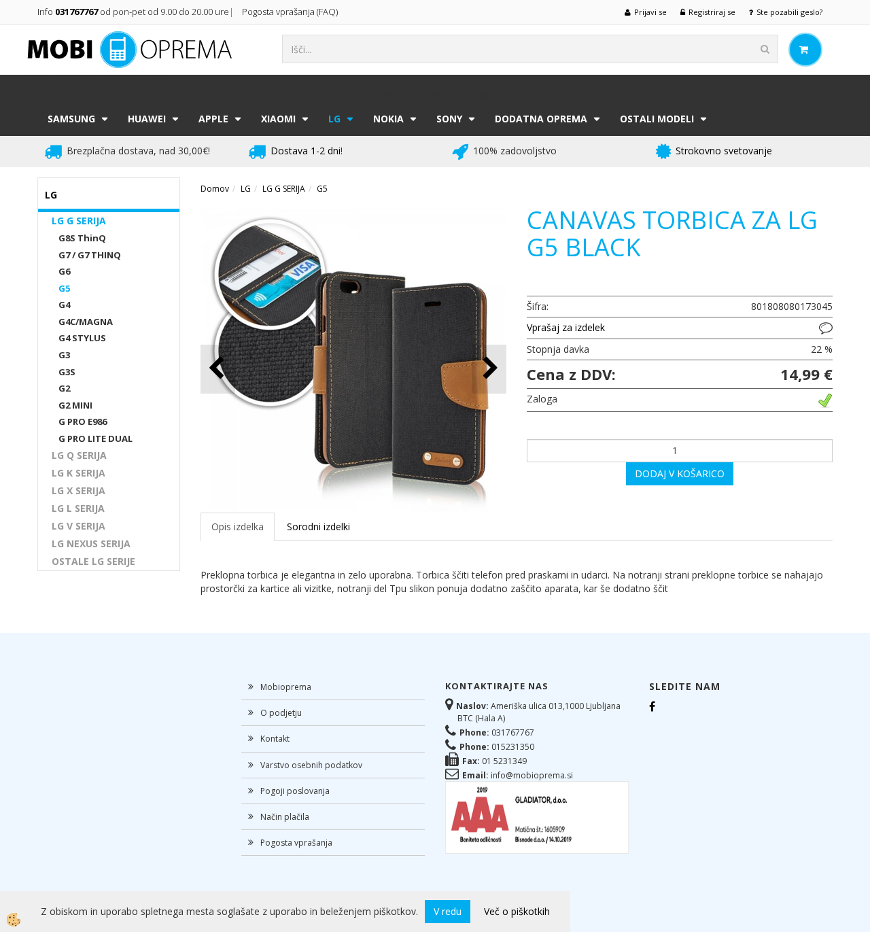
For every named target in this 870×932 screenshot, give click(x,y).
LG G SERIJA (79, 220)
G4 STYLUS (82, 338)
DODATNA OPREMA (541, 118)
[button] (489, 369)
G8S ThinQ (82, 238)
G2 (64, 388)
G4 (64, 304)
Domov (215, 188)
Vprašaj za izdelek (566, 327)
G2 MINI (75, 405)
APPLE (213, 118)
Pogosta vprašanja (296, 842)
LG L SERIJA (78, 508)
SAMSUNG (71, 118)
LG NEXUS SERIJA (91, 543)
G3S (66, 372)
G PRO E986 (82, 421)
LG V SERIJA (78, 525)
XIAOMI (278, 118)
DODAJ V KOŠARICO (680, 473)
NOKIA (388, 118)
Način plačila (284, 817)
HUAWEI (147, 118)
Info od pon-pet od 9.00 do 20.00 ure (133, 11)
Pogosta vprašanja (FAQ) (291, 11)
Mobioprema (285, 687)
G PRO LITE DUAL (95, 438)
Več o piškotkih (517, 911)
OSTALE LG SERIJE (93, 561)
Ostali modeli (657, 118)
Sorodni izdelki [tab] (318, 526)
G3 (64, 355)
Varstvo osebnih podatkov (311, 765)
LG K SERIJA (78, 472)
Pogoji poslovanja (295, 791)
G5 (64, 288)
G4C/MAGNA (85, 321)
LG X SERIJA (78, 490)
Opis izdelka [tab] (237, 526)
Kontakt (275, 738)
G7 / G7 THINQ (89, 255)
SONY (449, 118)
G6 (64, 271)
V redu (448, 911)
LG (334, 118)
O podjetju (281, 713)
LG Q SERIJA (79, 455)
